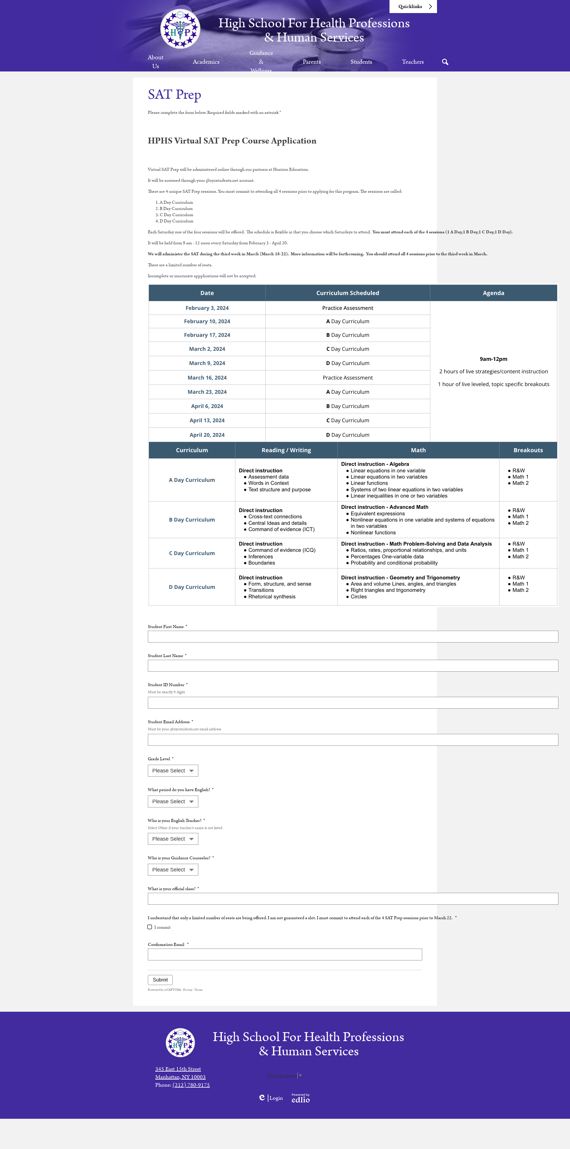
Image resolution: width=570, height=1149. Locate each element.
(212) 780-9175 (191, 1085)
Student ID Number (168, 688)
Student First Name (167, 627)
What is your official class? (173, 889)
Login (270, 1098)
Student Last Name (167, 656)
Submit (160, 979)
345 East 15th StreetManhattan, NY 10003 (180, 1073)
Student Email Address (184, 725)
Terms (198, 989)
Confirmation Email (168, 944)
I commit (162, 927)
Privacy (187, 989)
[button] (155, 61)
